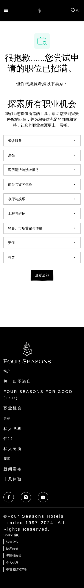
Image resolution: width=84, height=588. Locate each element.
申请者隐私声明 (16, 569)
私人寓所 (12, 449)
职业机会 (12, 408)
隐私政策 (12, 548)
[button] (42, 275)
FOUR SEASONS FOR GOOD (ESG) (38, 394)
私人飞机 (12, 428)
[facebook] (8, 497)
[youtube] (43, 497)
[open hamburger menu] (6, 10)
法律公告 (12, 542)
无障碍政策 (13, 555)
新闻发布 (12, 469)
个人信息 (12, 562)
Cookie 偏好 (11, 535)
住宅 (8, 438)
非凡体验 (12, 479)
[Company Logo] (39, 10)
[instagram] (26, 497)
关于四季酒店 (17, 381)
